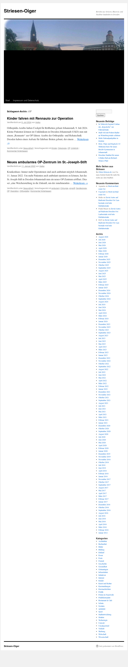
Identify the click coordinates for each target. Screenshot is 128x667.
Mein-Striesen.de (105, 172)
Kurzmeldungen (104, 586)
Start (7, 100)
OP (69, 148)
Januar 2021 (103, 422)
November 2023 (104, 327)
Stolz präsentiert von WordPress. (111, 646)
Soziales (101, 606)
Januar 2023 (103, 355)
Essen (100, 555)
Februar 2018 (103, 473)
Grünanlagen (103, 569)
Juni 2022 (102, 375)
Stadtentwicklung (104, 614)
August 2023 (103, 335)
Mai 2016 (102, 521)
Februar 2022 (103, 386)
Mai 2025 (102, 276)
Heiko (37, 122)
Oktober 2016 (103, 507)
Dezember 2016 (104, 504)
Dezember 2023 (104, 324)
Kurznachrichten (104, 589)
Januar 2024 (103, 321)
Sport (100, 611)
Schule (100, 603)
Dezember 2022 (104, 358)
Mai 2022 (102, 377)
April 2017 (102, 493)
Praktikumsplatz (104, 597)
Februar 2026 (103, 253)
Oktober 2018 (103, 462)
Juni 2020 (102, 439)
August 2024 (103, 301)
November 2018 (104, 459)
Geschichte (102, 563)
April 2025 (102, 279)
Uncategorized (103, 625)
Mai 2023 (102, 344)
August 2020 (103, 434)
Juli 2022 (101, 372)
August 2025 (103, 270)
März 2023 (102, 349)
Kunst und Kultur (105, 583)
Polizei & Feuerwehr (106, 594)
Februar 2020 (103, 448)
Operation (14, 191)
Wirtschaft (102, 634)
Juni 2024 (102, 307)
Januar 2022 (103, 389)
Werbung (101, 631)
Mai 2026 (102, 245)
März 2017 (102, 496)
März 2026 (102, 251)
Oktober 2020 (103, 428)
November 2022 (104, 360)
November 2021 (104, 394)
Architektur (102, 541)
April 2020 (102, 445)
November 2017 (104, 479)
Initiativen (102, 575)
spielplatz (101, 609)
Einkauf (101, 552)
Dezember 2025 (104, 259)
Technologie (102, 620)
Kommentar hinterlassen (17, 151)
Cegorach (102, 191)
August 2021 (103, 403)
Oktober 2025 (103, 265)
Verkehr (101, 628)
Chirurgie (64, 188)
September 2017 (104, 484)
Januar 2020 (103, 451)
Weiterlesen (80, 183)
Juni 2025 (102, 273)
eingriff (72, 188)
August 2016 (103, 513)
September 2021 (104, 400)
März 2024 (102, 315)
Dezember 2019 (104, 453)
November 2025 (104, 262)
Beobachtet (102, 544)
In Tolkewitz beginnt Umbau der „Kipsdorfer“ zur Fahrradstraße (109, 127)
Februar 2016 (103, 530)
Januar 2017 (103, 501)
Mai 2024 (102, 310)
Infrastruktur (103, 572)
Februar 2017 (103, 499)
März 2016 (102, 527)
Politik (100, 592)
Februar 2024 (103, 318)
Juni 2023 (102, 341)
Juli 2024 (101, 304)
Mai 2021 (102, 411)
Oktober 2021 (103, 397)
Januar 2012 (103, 532)
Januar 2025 (103, 287)
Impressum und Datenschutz (26, 100)
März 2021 (102, 417)
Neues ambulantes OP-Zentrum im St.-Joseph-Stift (47, 162)
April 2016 (102, 524)
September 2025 (104, 267)
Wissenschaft (103, 637)
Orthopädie (24, 191)
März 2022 (102, 383)
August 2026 (103, 236)
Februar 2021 (103, 420)
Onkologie (62, 148)
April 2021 (102, 414)
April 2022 (102, 380)
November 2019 (104, 456)
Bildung (101, 549)
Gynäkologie (81, 188)
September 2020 (104, 431)
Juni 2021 (102, 408)
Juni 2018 (102, 468)
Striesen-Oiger (20, 10)
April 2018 (102, 470)
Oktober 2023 (103, 329)
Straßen (101, 617)
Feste (100, 558)
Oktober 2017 (103, 482)
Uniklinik (74, 148)
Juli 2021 (101, 406)
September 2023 (104, 332)
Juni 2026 (102, 242)
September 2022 (104, 366)
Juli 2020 (101, 437)
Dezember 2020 (104, 425)
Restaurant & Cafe (105, 600)
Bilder (100, 546)
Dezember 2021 (104, 391)
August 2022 (103, 369)
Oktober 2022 (103, 363)
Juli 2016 (101, 515)
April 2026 (102, 248)
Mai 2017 (102, 490)
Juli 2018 (101, 465)
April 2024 (102, 313)
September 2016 (104, 510)
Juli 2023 (101, 338)
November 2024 (104, 293)
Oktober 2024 (103, 296)
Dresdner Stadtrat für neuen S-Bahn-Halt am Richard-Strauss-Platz (108, 158)
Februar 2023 (103, 352)
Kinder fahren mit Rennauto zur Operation (40, 118)
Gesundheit (28, 148)
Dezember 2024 (104, 290)
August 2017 (103, 487)
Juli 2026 (101, 239)
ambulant (55, 188)
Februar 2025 (103, 284)
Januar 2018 (103, 476)
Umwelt (101, 623)
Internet (101, 578)
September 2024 (104, 298)
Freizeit (101, 561)
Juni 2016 (102, 518)
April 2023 (102, 346)
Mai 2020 (102, 442)
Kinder (54, 148)
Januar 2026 (103, 256)
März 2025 (102, 282)
